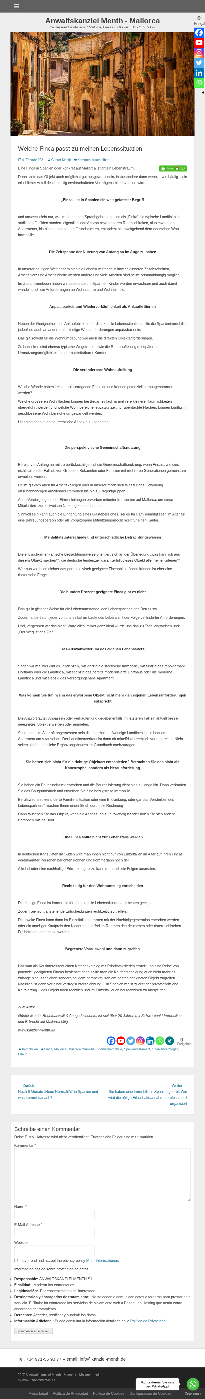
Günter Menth (61, 160)
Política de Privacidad (148, 1321)
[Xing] (169, 1040)
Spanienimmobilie (109, 1049)
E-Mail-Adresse (28, 1224)
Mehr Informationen (102, 1260)
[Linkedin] (150, 1040)
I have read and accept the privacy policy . (68, 1260)
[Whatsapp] (160, 1040)
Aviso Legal (38, 1393)
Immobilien (30, 1049)
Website (21, 1242)
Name (20, 1206)
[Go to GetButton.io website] (193, 1393)
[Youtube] (120, 1040)
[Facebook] (111, 1040)
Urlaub (22, 1054)
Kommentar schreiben (93, 160)
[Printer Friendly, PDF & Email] (173, 168)
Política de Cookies (108, 1393)
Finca (48, 1049)
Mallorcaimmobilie (81, 1049)
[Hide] (203, 93)
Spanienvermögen (165, 1049)
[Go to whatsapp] (193, 1384)
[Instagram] (140, 1040)
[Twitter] (130, 1040)
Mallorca (60, 1049)
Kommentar (25, 1145)
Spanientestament (137, 1049)
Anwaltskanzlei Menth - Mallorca (102, 21)
